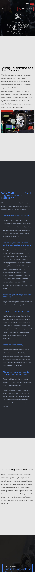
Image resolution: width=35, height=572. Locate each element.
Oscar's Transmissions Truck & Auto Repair (17, 25)
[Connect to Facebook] (2, 9)
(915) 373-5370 (26, 9)
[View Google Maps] (4, 9)
